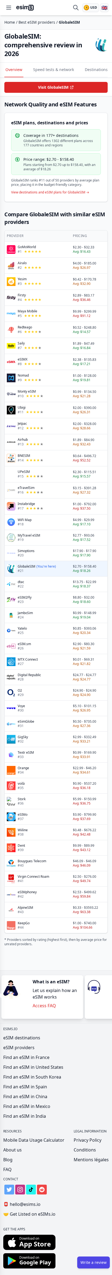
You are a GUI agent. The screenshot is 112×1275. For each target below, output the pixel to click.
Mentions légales (91, 1160)
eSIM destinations (21, 1038)
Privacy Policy (87, 1140)
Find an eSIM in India (24, 1116)
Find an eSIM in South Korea (32, 1077)
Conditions (85, 1150)
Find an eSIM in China (25, 1097)
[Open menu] (8, 7)
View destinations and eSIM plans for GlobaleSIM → (50, 192)
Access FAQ (44, 1006)
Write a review (93, 1262)
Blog (8, 1160)
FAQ (7, 1169)
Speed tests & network (53, 69)
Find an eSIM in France (26, 1057)
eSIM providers (19, 1048)
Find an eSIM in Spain (25, 1087)
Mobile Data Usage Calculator (33, 1140)
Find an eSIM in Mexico (26, 1106)
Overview (13, 69)
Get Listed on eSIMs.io (29, 1214)
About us (12, 1150)
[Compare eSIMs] (75, 7)
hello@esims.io (22, 1204)
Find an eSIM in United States (33, 1067)
